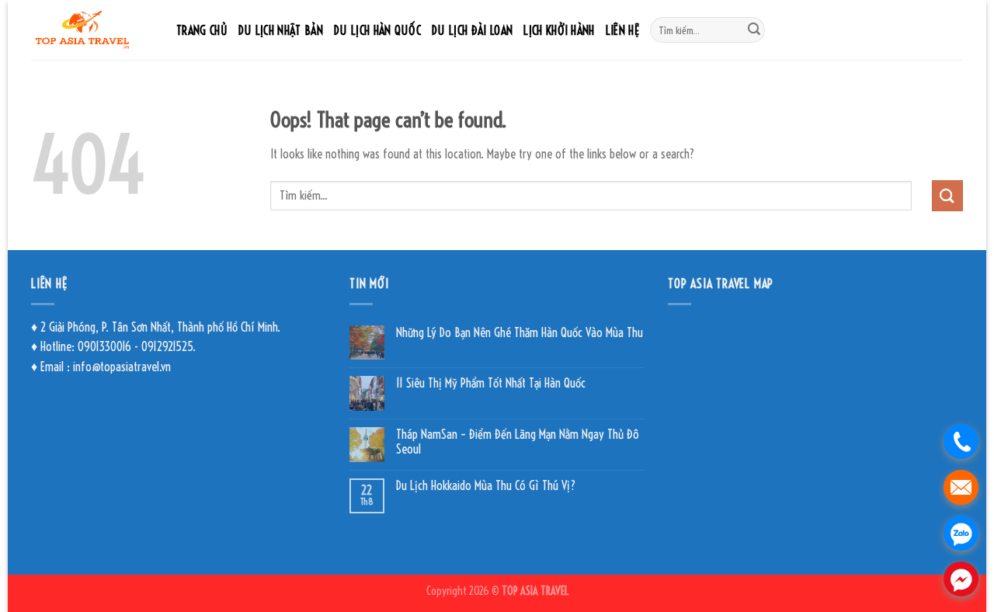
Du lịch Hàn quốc (377, 30)
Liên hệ (622, 30)
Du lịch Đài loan (472, 30)
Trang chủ (202, 30)
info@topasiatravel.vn (122, 366)
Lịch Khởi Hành (558, 30)
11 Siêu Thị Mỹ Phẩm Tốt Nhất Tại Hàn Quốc (491, 383)
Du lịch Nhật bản (280, 30)
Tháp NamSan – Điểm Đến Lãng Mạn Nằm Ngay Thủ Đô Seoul (517, 442)
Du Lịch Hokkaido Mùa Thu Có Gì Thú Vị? (485, 485)
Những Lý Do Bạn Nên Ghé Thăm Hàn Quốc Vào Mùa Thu (519, 332)
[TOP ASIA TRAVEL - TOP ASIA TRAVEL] (92, 30)
